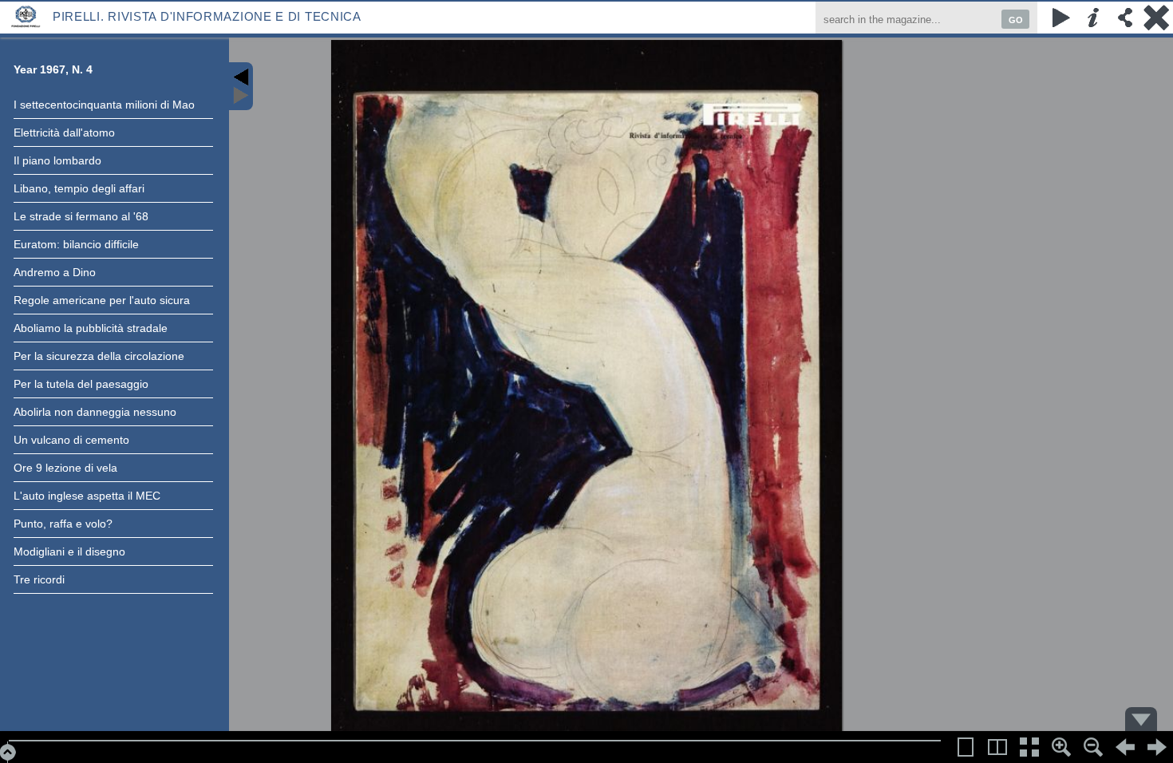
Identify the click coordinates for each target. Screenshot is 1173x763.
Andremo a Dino (55, 272)
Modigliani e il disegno (69, 551)
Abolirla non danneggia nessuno (95, 411)
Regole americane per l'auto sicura (102, 300)
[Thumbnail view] (1029, 747)
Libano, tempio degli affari (79, 188)
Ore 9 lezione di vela (65, 467)
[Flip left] (1125, 747)
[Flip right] (1157, 747)
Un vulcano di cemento (71, 439)
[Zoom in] (1061, 747)
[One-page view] (965, 747)
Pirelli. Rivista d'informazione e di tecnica (207, 16)
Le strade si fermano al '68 (81, 216)
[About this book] (1093, 18)
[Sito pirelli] (26, 15)
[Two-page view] (997, 747)
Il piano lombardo (57, 160)
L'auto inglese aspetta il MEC (87, 495)
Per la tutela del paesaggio (81, 384)
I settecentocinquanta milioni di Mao (104, 104)
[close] (1157, 18)
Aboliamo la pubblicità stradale (91, 328)
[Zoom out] (1093, 747)
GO (1016, 20)
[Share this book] (1125, 18)
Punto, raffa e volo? (63, 523)
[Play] (1061, 18)
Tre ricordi (39, 579)
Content (241, 86)
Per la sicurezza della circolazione (99, 356)
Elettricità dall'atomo (64, 132)
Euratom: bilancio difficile (76, 244)
